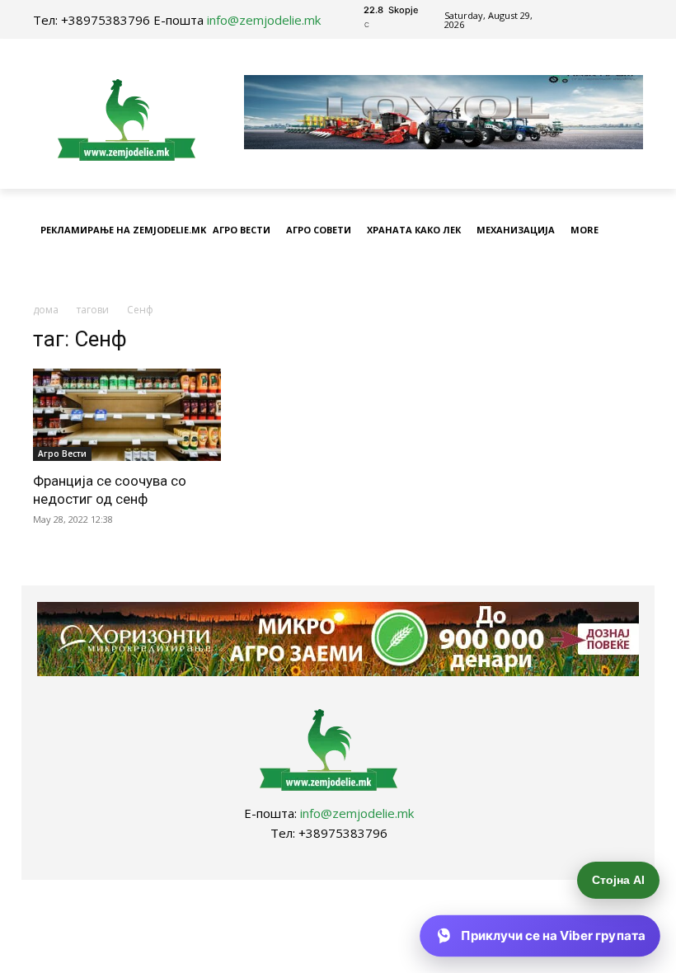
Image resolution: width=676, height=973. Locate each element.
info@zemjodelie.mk (264, 20)
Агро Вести (62, 453)
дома (46, 310)
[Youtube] (612, 19)
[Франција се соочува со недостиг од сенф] (127, 415)
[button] (627, 272)
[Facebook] (575, 19)
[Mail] (593, 19)
